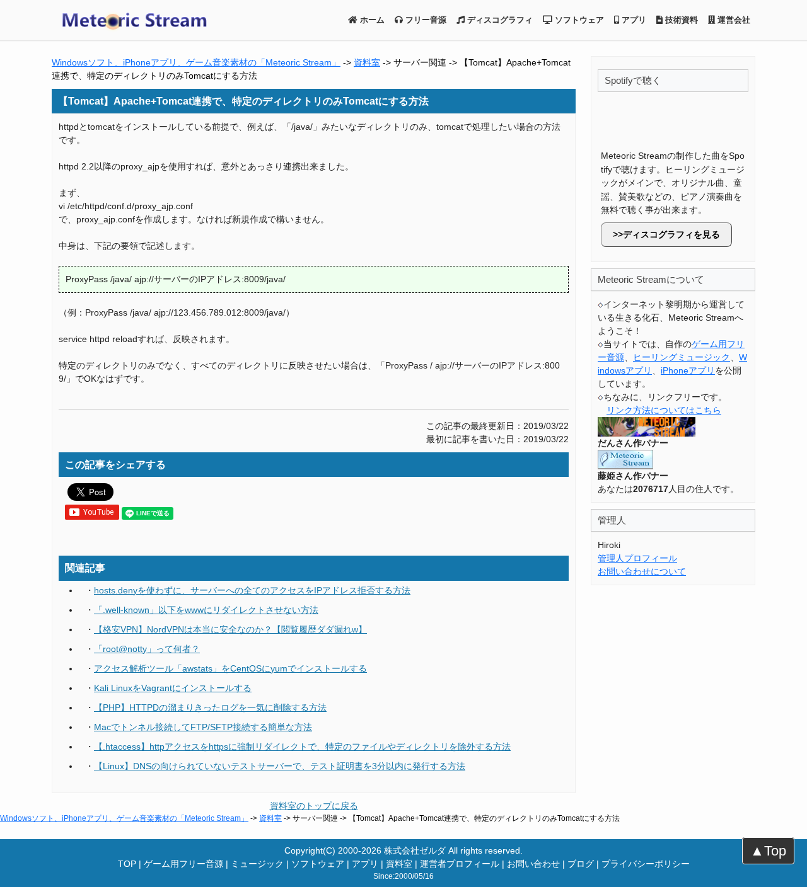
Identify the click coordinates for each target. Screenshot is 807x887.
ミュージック (257, 864)
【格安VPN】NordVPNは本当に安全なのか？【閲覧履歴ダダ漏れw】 (230, 629)
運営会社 (732, 20)
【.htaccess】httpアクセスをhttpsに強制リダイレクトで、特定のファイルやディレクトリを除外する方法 (302, 746)
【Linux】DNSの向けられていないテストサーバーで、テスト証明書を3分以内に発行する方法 (279, 766)
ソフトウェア (578, 20)
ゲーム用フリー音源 (183, 864)
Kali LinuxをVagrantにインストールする (173, 688)
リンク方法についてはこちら (664, 410)
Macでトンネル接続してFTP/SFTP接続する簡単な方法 (203, 727)
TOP (127, 864)
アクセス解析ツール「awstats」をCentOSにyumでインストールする (230, 668)
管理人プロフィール (637, 558)
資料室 (367, 62)
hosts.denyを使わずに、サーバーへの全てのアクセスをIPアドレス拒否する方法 (252, 590)
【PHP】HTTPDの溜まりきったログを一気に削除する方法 (210, 707)
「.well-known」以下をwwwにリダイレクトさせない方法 (206, 610)
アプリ (632, 20)
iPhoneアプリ (688, 370)
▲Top (768, 851)
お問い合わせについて (642, 571)
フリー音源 (424, 20)
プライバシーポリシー (645, 864)
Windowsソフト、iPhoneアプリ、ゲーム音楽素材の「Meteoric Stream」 (196, 62)
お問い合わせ (533, 864)
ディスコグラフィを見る (671, 234)
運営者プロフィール (459, 864)
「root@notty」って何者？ (147, 649)
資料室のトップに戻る (314, 806)
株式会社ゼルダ (415, 850)
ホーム (371, 20)
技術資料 (680, 20)
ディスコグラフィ (499, 20)
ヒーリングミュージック (681, 357)
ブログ (580, 864)
